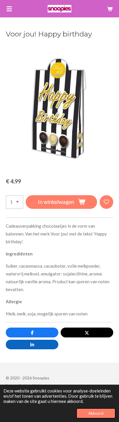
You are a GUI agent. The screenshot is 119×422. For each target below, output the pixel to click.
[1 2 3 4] (14, 202)
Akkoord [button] (95, 413)
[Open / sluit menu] (9, 8)
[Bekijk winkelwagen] (109, 8)
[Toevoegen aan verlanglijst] (106, 202)
